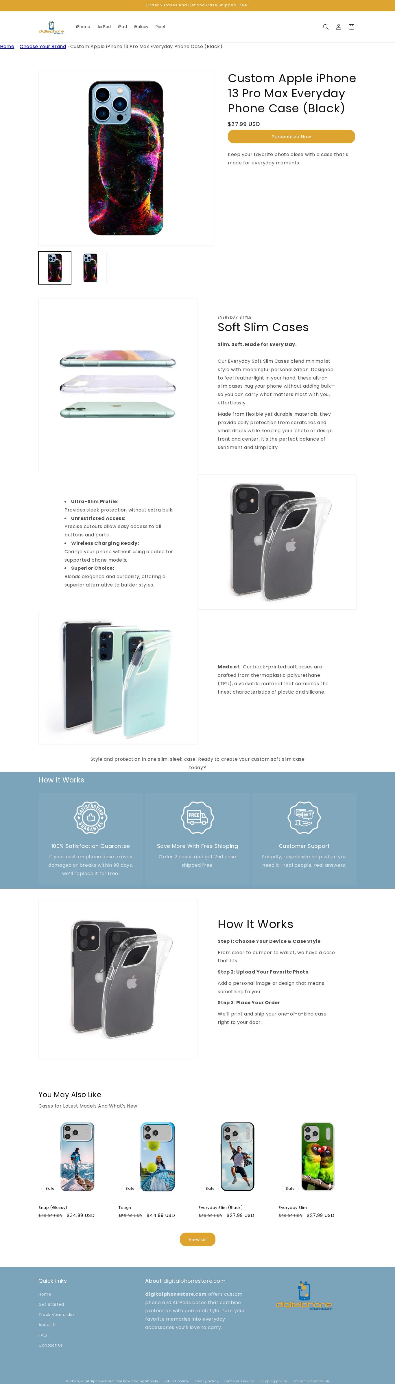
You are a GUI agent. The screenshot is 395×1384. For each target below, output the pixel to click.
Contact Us (50, 1345)
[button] (326, 27)
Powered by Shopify (140, 1381)
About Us (48, 1325)
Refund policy (176, 1381)
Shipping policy (273, 1381)
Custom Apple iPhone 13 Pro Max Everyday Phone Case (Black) (146, 46)
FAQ (42, 1335)
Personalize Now (291, 136)
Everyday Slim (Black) (221, 1207)
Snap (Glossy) (52, 1207)
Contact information (310, 1381)
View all (198, 1239)
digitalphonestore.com (101, 1381)
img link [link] (91, 804)
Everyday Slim (293, 1207)
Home (7, 46)
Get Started (51, 1304)
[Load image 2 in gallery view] (90, 268)
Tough (125, 1207)
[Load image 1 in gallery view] (54, 268)
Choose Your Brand (43, 46)
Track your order (56, 1314)
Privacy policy (206, 1381)
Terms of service (239, 1381)
